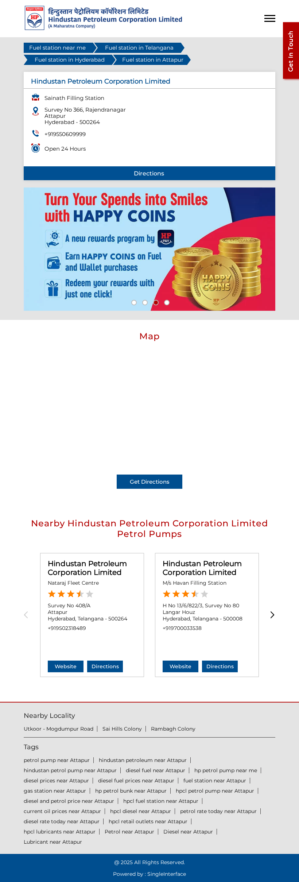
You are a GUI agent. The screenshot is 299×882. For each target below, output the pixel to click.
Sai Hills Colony (122, 729)
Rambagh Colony (173, 729)
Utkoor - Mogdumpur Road (58, 729)
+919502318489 (67, 628)
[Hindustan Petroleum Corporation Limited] (103, 28)
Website (66, 666)
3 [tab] (155, 301)
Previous (28, 614)
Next (270, 614)
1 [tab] (133, 301)
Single (166, 874)
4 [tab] (166, 301)
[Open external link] (290, 79)
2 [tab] (144, 301)
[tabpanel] (149, 249)
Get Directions (150, 481)
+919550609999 (65, 134)
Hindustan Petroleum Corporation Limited (87, 568)
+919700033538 (182, 628)
